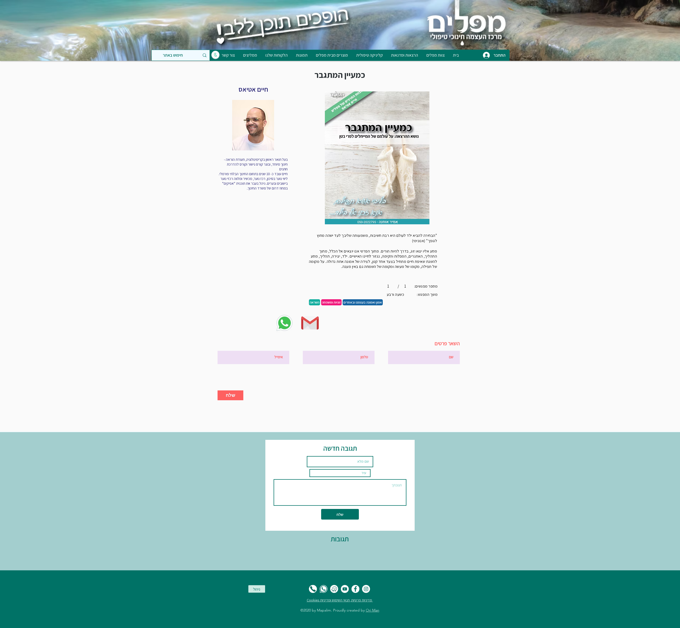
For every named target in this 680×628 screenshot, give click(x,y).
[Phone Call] (313, 589)
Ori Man (372, 610)
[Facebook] (355, 589)
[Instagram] (366, 589)
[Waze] (334, 589)
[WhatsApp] (324, 589)
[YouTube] (345, 589)
